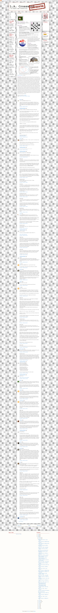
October (39, 600)
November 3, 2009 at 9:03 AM (23, 285)
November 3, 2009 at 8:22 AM (23, 235)
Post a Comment (21, 521)
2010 (38, 535)
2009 (38, 536)
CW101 (10, 16)
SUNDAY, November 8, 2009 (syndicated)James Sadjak (42, 585)
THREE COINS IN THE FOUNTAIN (24, 377)
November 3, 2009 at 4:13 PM (23, 446)
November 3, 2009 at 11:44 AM (24, 378)
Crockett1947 (21, 516)
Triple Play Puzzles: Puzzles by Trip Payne (11, 74)
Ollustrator (28, 611)
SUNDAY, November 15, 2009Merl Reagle (43, 570)
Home (29, 525)
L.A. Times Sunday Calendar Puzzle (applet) (11, 30)
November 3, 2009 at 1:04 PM (23, 408)
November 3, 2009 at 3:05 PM (23, 440)
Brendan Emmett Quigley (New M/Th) (11, 62)
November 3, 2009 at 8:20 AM (23, 228)
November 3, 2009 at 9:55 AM (23, 347)
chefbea (21, 281)
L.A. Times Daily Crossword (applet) (11, 28)
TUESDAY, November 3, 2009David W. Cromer (23, 15)
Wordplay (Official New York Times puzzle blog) (11, 42)
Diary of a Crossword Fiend (11, 37)
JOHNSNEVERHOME (22, 108)
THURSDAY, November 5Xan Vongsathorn (43, 590)
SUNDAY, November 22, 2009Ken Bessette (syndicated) (42, 558)
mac (20, 462)
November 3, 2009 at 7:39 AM (23, 206)
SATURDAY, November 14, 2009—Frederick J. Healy (42, 573)
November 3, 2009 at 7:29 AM (23, 182)
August (39, 602)
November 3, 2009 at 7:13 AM (23, 177)
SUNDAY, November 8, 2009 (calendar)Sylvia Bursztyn (42, 583)
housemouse (21, 400)
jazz (20, 287)
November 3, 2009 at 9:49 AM (23, 343)
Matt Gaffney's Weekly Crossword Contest (11, 67)
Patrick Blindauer (10, 46)
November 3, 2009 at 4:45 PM (23, 460)
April (39, 607)
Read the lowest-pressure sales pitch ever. (45, 36)
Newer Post (19, 525)
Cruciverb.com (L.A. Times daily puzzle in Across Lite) (11, 25)
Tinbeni (21, 138)
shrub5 (21, 213)
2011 (38, 534)
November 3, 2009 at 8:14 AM (23, 223)
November (39, 538)
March (39, 608)
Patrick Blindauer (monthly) (10, 70)
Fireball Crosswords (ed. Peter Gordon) (11, 65)
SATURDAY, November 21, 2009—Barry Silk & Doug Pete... (43, 560)
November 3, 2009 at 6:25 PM (23, 495)
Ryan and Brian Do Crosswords (11, 49)
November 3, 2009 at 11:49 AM (24, 388)
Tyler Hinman (11, 48)
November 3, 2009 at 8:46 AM (23, 267)
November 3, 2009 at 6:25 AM (23, 106)
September (39, 601)
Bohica (21, 380)
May (39, 606)
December (39, 537)
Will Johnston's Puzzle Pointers (11, 58)
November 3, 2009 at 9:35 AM (23, 317)
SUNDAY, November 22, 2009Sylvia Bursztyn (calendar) (43, 556)
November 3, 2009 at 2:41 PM (23, 418)
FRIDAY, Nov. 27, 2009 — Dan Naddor (43, 547)
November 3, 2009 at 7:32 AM (23, 196)
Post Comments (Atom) (31, 528)
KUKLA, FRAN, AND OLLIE (23, 234)
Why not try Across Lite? (41, 591)
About (10, 14)
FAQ (9, 15)
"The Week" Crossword (11, 72)
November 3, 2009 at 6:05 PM (23, 489)
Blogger (34, 611)
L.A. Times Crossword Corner (11, 51)
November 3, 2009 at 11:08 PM (24, 519)
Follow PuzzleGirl (20, 75)
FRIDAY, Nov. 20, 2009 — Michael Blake (43, 561)
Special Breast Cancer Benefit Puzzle (43, 550)
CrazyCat (21, 269)
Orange (21, 99)
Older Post (38, 525)
